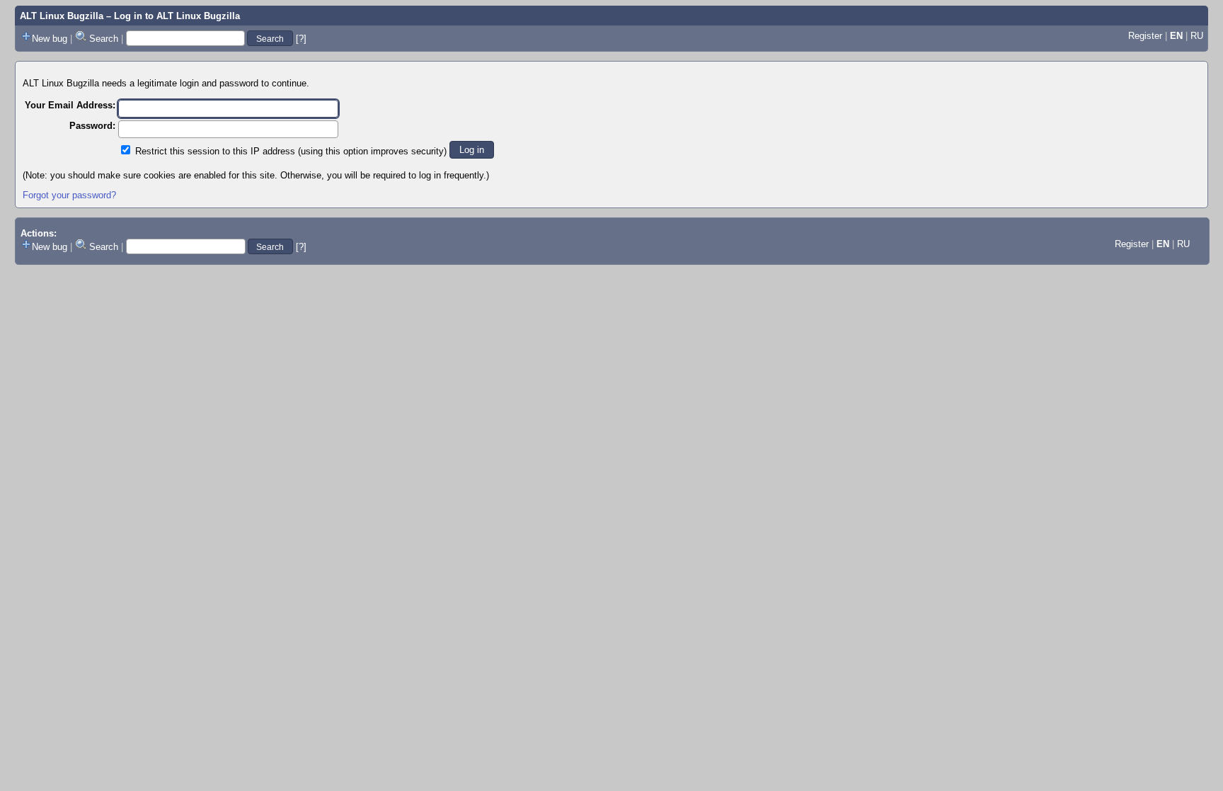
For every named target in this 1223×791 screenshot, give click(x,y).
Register (1145, 35)
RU (1196, 35)
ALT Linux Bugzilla (61, 16)
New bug (49, 38)
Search (103, 38)
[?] (301, 38)
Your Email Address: (70, 105)
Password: (92, 125)
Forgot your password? (69, 195)
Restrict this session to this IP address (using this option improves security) (291, 151)
